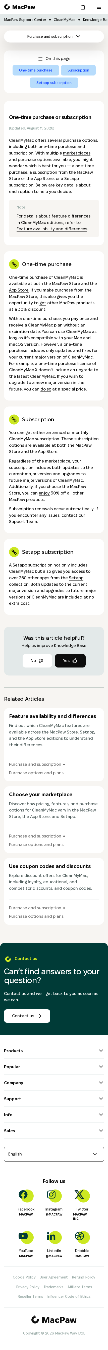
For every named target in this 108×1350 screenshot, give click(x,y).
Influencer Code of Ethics (69, 1296)
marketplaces (76, 153)
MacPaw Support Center (25, 20)
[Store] (84, 7)
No (33, 660)
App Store (19, 290)
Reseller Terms (30, 1296)
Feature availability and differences (52, 229)
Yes (66, 660)
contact (70, 515)
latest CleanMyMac (36, 376)
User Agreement (54, 1277)
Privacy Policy (27, 1287)
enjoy (44, 493)
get (42, 303)
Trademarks (53, 1287)
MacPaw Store (66, 284)
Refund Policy (83, 1277)
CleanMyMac (64, 20)
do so (45, 389)
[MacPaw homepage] (19, 7)
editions (55, 222)
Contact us (23, 1016)
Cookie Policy (24, 1277)
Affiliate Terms (80, 1287)
